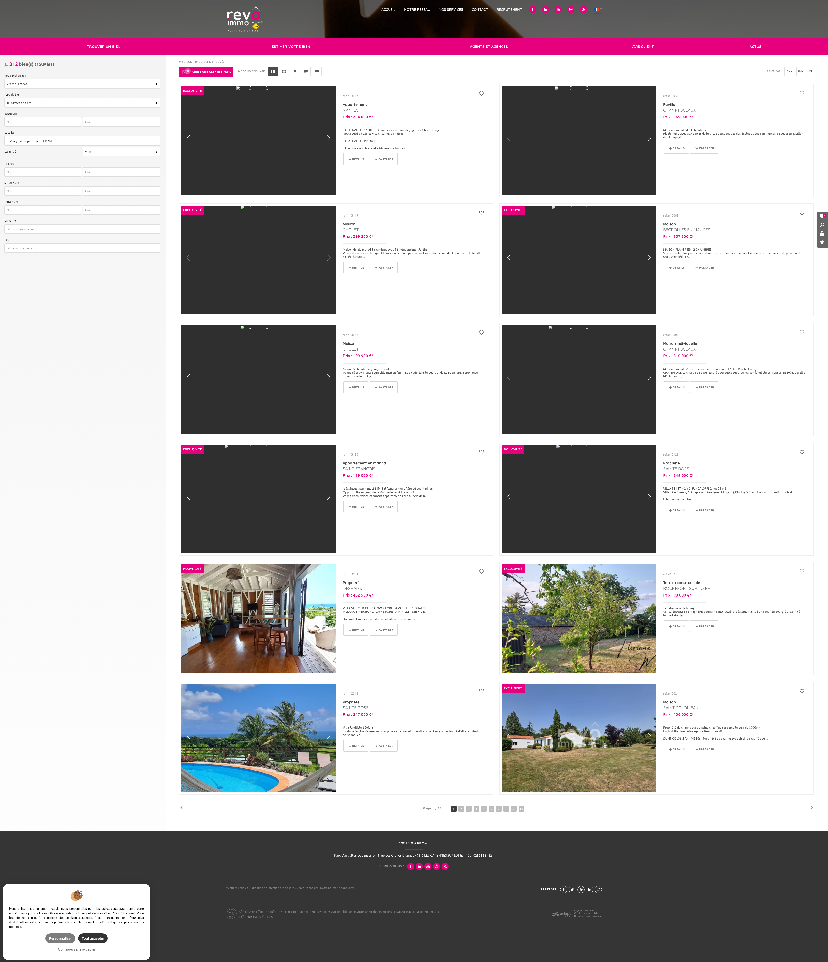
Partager (386, 159)
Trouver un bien (104, 46)
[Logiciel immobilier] (561, 913)
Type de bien (12, 94)
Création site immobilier (587, 913)
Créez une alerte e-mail (211, 71)
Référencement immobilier (588, 916)
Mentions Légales (237, 887)
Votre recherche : (15, 75)
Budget (9, 113)
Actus (755, 46)
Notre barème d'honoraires (337, 887)
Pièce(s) (9, 163)
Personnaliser (60, 938)
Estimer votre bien (291, 46)
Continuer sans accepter (76, 949)
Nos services (451, 9)
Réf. (6, 239)
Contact (480, 9)
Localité (9, 132)
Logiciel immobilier (584, 910)
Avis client (643, 46)
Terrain (11, 201)
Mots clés (10, 220)
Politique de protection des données (273, 887)
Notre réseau (417, 9)
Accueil (388, 9)
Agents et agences (489, 46)
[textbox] (81, 141)
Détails (358, 159)
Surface (11, 182)
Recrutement (509, 9)
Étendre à (10, 151)
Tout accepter (93, 938)
